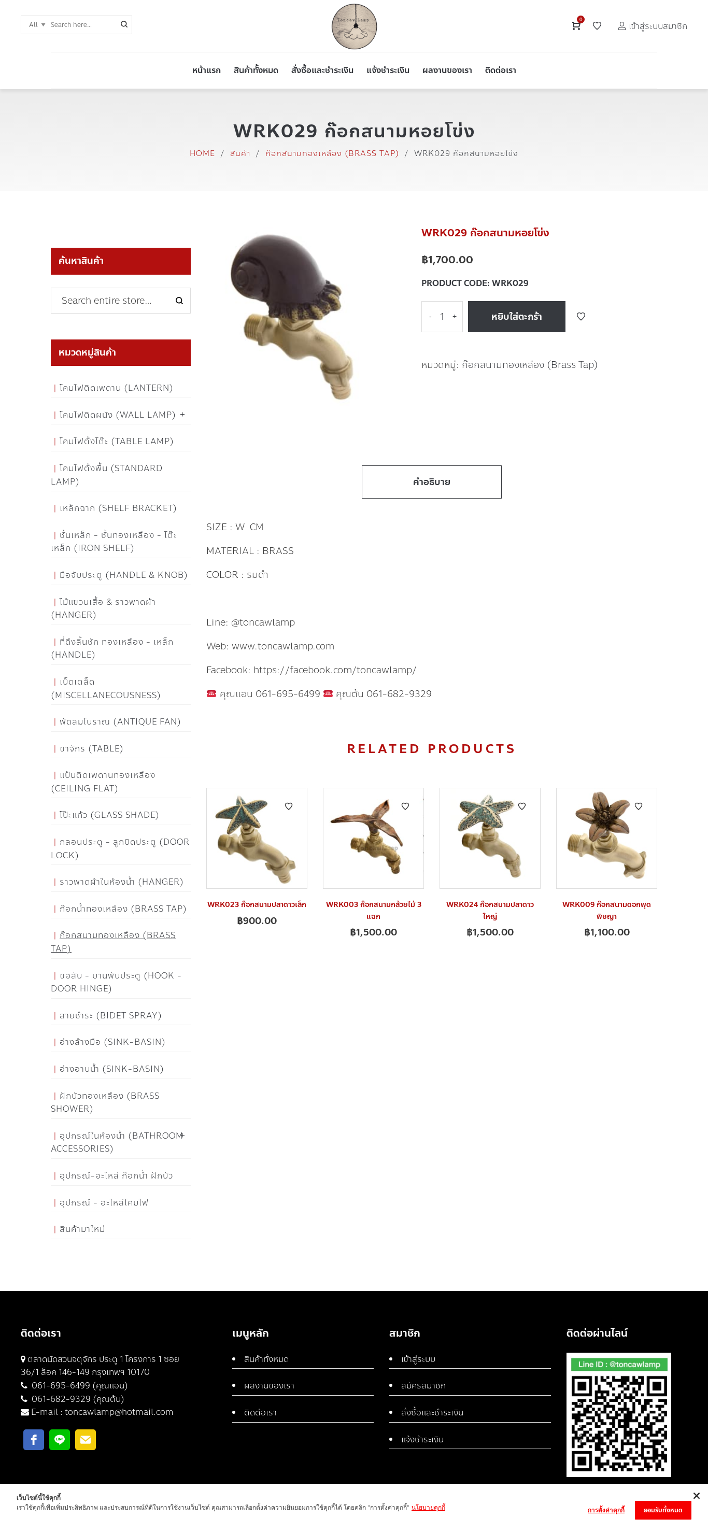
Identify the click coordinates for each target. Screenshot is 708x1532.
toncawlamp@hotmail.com (119, 1412)
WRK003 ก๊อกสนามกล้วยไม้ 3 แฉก (373, 910)
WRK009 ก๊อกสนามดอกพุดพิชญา (606, 910)
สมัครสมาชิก (423, 1385)
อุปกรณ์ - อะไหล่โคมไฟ (104, 1202)
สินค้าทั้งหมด (266, 1359)
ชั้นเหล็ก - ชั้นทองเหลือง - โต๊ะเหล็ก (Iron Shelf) (114, 542)
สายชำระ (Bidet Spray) (111, 1015)
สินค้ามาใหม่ (82, 1229)
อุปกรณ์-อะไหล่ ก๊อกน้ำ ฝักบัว (116, 1175)
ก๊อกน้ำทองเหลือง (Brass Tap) (123, 908)
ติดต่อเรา (260, 1412)
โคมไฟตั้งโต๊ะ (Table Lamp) (117, 441)
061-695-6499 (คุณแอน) (79, 1385)
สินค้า (240, 153)
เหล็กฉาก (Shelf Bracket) (118, 508)
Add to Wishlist (581, 316)
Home (202, 153)
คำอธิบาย (431, 482)
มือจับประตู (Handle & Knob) (124, 575)
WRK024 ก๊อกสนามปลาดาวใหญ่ (490, 910)
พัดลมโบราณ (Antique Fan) (120, 721)
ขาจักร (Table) (92, 748)
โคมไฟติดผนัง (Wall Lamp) (118, 414)
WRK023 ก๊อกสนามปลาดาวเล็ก (256, 904)
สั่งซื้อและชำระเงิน (432, 1412)
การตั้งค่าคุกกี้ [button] (606, 1510)
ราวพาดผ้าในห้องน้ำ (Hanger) (122, 881)
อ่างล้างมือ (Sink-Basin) (113, 1041)
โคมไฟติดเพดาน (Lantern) (117, 387)
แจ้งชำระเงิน (422, 1439)
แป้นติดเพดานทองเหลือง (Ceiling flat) (103, 782)
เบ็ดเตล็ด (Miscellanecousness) (106, 688)
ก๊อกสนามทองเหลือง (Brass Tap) (332, 153)
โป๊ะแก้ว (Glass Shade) (110, 814)
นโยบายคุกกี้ (428, 1507)
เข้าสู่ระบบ (418, 1359)
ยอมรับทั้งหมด (663, 1510)
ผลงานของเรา (269, 1385)
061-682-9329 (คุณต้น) (77, 1399)
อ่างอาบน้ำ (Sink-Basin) (112, 1068)
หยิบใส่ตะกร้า (516, 316)
